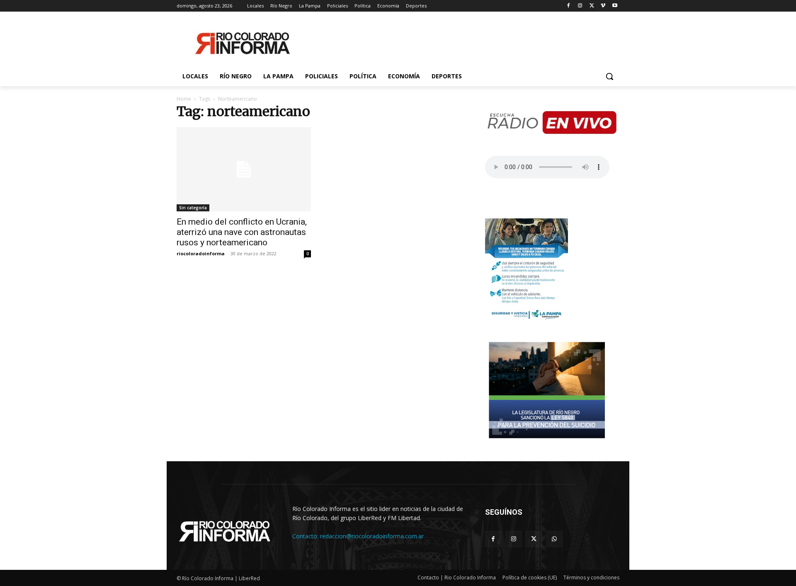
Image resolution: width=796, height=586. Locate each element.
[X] (592, 6)
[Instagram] (580, 6)
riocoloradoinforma (201, 253)
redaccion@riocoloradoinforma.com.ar (372, 536)
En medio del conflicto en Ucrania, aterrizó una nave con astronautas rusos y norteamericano (242, 232)
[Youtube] (614, 6)
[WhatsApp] (554, 539)
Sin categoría (193, 208)
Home (184, 98)
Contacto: (306, 536)
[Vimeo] (603, 6)
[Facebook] (568, 6)
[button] (609, 76)
